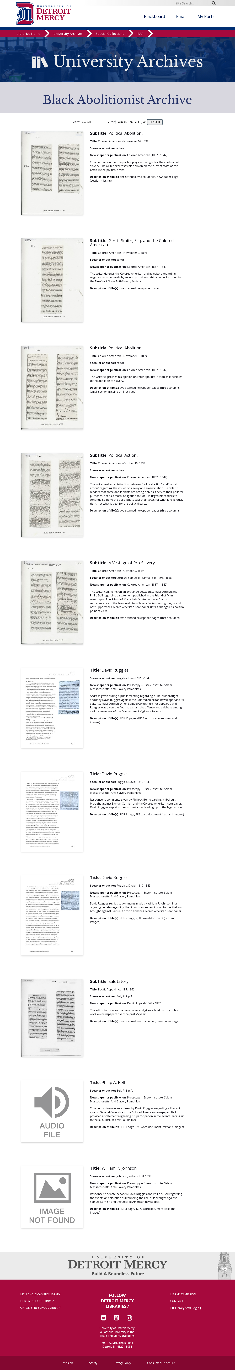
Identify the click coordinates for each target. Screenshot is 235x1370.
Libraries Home (28, 33)
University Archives (68, 33)
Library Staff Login (187, 1308)
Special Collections (110, 33)
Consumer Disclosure (161, 1363)
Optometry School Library (40, 1307)
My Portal (206, 16)
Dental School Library (37, 1301)
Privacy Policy (122, 1363)
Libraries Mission (183, 1294)
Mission (68, 1363)
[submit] (215, 3)
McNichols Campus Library (40, 1294)
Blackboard (154, 16)
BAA (140, 33)
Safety (93, 1363)
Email (181, 16)
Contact (177, 1301)
